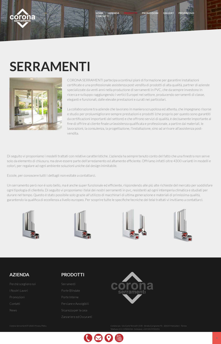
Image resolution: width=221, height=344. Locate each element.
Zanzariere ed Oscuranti (76, 317)
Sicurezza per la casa (74, 310)
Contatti (14, 303)
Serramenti (68, 284)
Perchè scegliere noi (22, 284)
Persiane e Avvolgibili (75, 303)
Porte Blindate (70, 290)
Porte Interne (70, 297)
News (13, 310)
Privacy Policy (41, 325)
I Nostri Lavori (18, 290)
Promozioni (17, 297)
